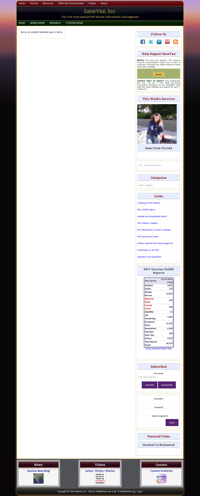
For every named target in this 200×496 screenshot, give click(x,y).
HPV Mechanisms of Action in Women (154, 230)
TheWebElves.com (103, 491)
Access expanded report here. (159, 348)
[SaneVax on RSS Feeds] (174, 43)
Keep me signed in (160, 416)
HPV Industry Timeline (147, 223)
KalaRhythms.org (127, 491)
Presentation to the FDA (148, 250)
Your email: (159, 373)
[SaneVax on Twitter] (149, 43)
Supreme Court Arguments (149, 257)
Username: (158, 399)
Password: (158, 407)
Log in (140, 491)
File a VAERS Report (146, 209)
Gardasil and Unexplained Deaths (152, 216)
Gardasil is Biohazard (159, 445)
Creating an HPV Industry (148, 203)
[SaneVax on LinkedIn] (157, 43)
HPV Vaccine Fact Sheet (147, 236)
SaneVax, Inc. (100, 10)
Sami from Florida (158, 148)
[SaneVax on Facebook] (142, 43)
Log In (172, 422)
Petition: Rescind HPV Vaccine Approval (155, 243)
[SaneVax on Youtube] (165, 43)
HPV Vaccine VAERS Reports (159, 270)
